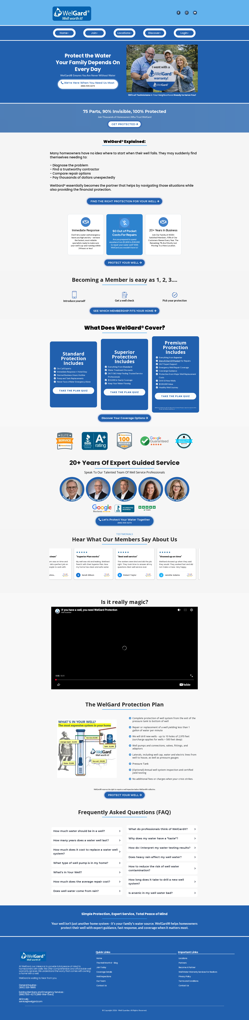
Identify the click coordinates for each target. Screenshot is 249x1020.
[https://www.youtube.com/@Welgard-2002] (195, 12)
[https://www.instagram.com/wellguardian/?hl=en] (187, 12)
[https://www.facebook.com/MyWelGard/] (178, 12)
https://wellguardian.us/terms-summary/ (183, 409)
